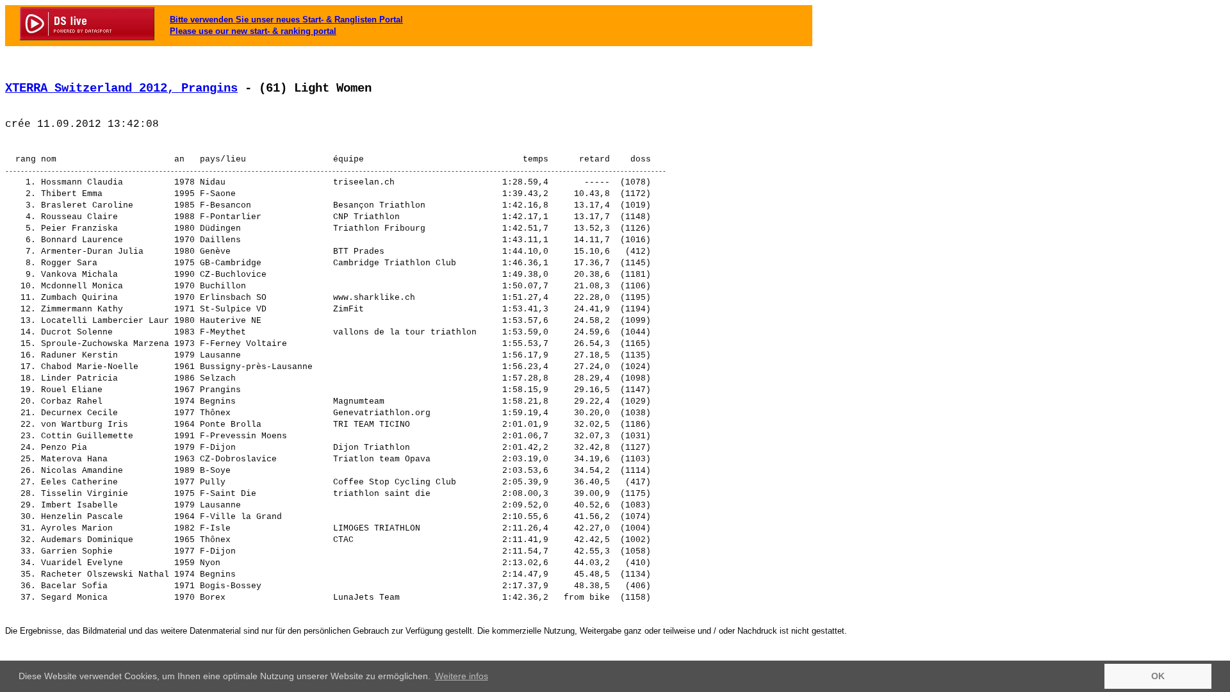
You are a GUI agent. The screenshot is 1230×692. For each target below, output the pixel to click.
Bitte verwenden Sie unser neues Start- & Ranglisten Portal (286, 19)
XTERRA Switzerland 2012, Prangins (121, 88)
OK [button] (1158, 676)
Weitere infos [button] (461, 676)
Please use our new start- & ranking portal (253, 31)
